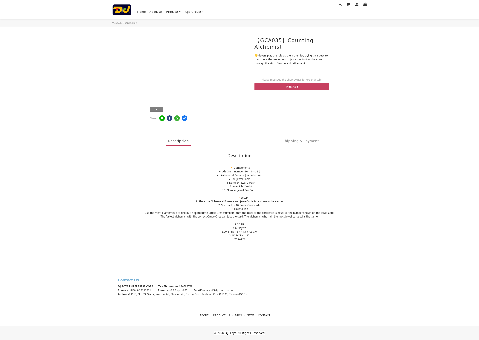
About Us (156, 11)
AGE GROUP (237, 315)
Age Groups (193, 11)
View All (116, 22)
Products (172, 11)
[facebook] (169, 118)
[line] (162, 118)
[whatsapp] (177, 118)
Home (141, 11)
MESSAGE (292, 86)
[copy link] (184, 118)
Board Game (130, 22)
